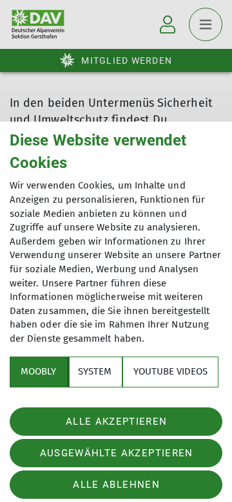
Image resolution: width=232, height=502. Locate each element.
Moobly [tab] (38, 371)
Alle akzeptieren (116, 421)
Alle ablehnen (116, 484)
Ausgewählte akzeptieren (116, 453)
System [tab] (94, 371)
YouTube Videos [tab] (170, 371)
